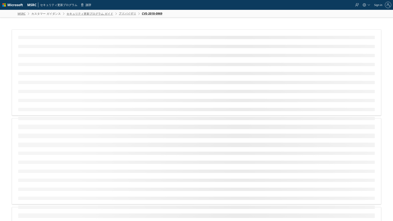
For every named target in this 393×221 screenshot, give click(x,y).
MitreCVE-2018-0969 (73, 70)
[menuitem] (32, 5)
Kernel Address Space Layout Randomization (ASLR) (191, 98)
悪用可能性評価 (106, 146)
